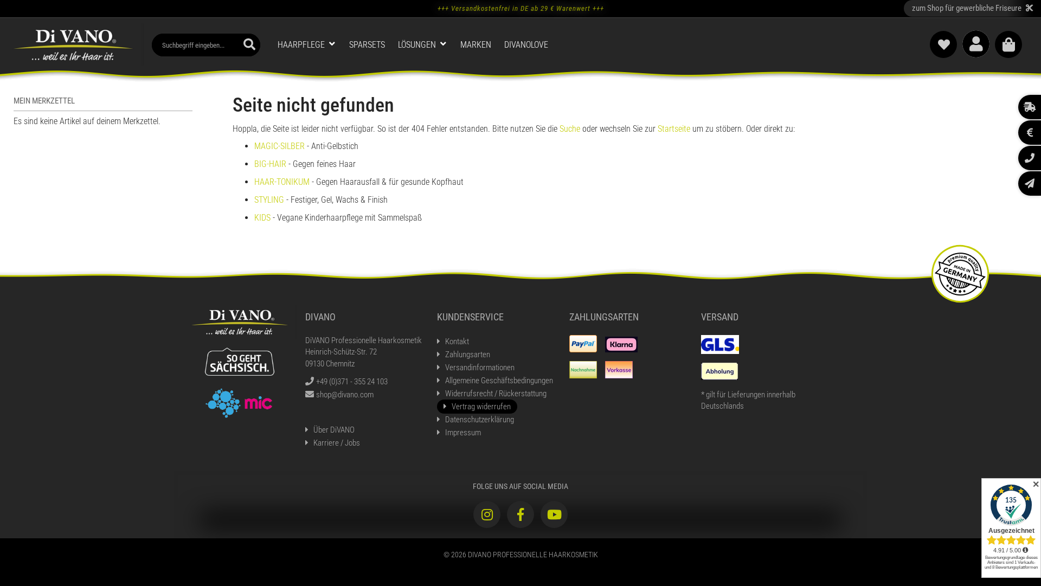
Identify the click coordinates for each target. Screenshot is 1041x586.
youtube (554, 514)
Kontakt (457, 341)
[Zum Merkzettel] (943, 44)
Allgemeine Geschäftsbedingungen (499, 380)
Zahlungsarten (467, 354)
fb (520, 514)
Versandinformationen (480, 367)
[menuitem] (307, 45)
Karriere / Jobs (336, 443)
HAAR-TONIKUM (282, 182)
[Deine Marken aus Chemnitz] (239, 402)
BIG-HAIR (270, 164)
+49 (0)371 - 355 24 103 (352, 382)
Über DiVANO (334, 430)
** (972, 8)
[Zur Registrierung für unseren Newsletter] (1029, 183)
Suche (571, 129)
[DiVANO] (73, 44)
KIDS (262, 217)
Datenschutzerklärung (479, 419)
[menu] (531, 45)
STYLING (269, 200)
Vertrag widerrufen (481, 406)
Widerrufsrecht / (496, 393)
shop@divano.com (345, 395)
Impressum (463, 432)
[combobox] (206, 45)
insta (486, 514)
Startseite (675, 129)
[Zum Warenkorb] (1008, 44)
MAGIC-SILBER (279, 146)
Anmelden (975, 43)
